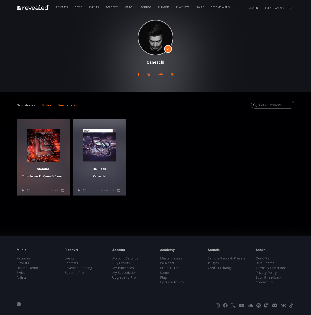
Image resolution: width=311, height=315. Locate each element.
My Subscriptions (125, 272)
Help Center (265, 263)
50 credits (108, 190)
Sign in (253, 8)
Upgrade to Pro (124, 277)
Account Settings (125, 258)
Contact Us (264, 282)
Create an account (278, 8)
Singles (46, 105)
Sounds (146, 7)
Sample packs (67, 105)
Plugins (163, 7)
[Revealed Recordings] (33, 7)
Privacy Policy (266, 272)
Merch (129, 7)
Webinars (167, 263)
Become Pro (74, 272)
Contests (71, 263)
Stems (165, 272)
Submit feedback (268, 277)
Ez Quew (45, 176)
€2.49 (55, 190)
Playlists (182, 7)
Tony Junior (30, 176)
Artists (21, 277)
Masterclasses (171, 258)
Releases (62, 7)
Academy (112, 7)
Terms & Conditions (271, 268)
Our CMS (262, 258)
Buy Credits (121, 263)
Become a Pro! (221, 7)
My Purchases (123, 268)
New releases (26, 105)
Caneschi (61, 176)
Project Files (169, 268)
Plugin (164, 277)
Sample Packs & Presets (226, 258)
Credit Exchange (220, 268)
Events (94, 7)
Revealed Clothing (78, 268)
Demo (78, 7)
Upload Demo (27, 268)
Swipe (200, 7)
